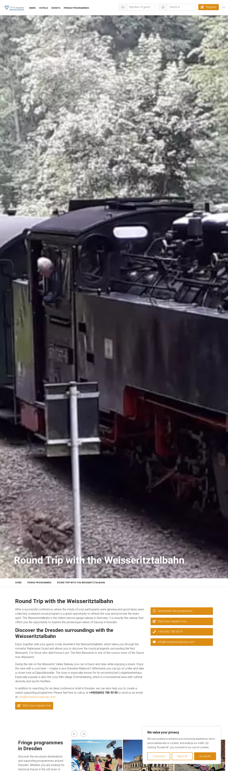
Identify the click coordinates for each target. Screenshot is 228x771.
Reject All (182, 756)
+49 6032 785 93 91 (170, 631)
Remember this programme (175, 611)
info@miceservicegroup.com (37, 696)
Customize (159, 756)
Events (55, 8)
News (32, 8)
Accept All (205, 756)
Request (211, 7)
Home (18, 582)
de (223, 7)
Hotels (43, 8)
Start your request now (36, 705)
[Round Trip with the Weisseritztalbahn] (14, 7)
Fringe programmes (76, 8)
